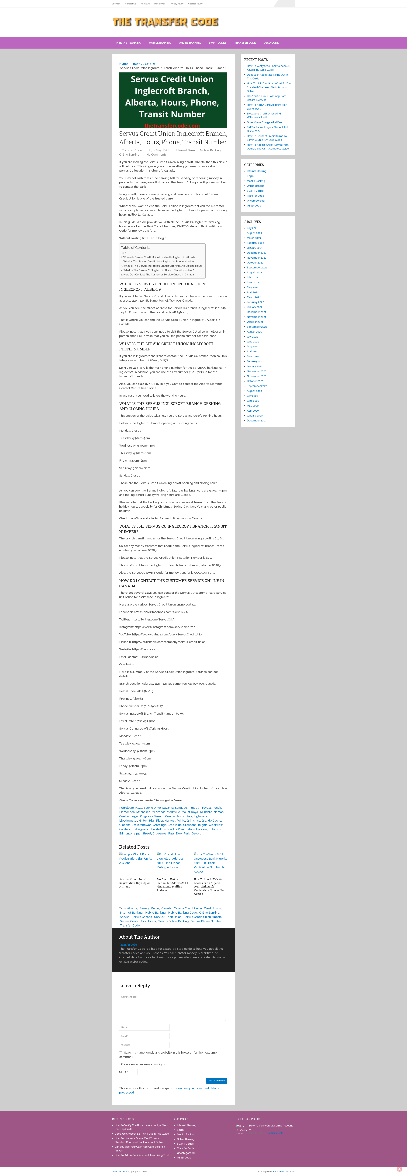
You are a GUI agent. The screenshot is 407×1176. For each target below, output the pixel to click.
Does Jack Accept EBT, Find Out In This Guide (142, 1133)
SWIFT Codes (217, 42)
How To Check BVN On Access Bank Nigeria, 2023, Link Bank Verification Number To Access (209, 886)
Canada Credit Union (188, 908)
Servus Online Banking (173, 921)
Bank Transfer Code (283, 1171)
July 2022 (252, 277)
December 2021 (256, 312)
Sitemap (116, 4)
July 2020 (252, 395)
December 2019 (256, 420)
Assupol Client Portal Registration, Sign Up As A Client (134, 883)
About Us (145, 4)
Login (250, 176)
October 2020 (255, 381)
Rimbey (193, 807)
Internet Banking (128, 42)
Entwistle (215, 829)
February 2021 (255, 361)
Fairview (201, 829)
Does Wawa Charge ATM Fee (264, 122)
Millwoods (158, 812)
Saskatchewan (141, 825)
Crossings (159, 825)
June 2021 (253, 341)
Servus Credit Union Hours (138, 921)
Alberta (132, 908)
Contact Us (130, 4)
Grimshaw (193, 820)
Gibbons (124, 825)
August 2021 (254, 331)
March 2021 (254, 356)
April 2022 (253, 292)
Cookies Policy (195, 4)
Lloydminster (128, 820)
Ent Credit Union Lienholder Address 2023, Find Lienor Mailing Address (172, 885)
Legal (134, 816)
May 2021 (252, 346)
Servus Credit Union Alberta (203, 917)
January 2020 (255, 415)
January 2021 (254, 366)
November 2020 (256, 376)
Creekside (175, 825)
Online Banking (190, 42)
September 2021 (257, 326)
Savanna (168, 807)
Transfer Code (245, 42)
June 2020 (253, 400)
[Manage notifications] (399, 1169)
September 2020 (257, 386)
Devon (195, 833)
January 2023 (254, 247)
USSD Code (271, 42)
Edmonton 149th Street (135, 833)
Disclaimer (159, 4)
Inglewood (201, 816)
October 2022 (255, 262)
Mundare (206, 812)
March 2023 (254, 237)
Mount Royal (190, 812)
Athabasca (143, 812)
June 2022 (253, 282)
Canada (166, 908)
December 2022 (256, 252)
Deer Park (183, 833)
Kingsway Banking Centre (157, 816)
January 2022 (254, 307)
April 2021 (253, 351)
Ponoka (217, 807)
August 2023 (254, 233)
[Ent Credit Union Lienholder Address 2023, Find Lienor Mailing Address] (173, 864)
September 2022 (257, 267)
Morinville (173, 812)
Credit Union (212, 908)
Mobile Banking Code (182, 912)
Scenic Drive (152, 807)
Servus (124, 917)
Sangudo (181, 807)
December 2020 (256, 371)
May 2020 (253, 405)
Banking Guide (149, 908)
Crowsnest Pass (164, 833)
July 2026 (252, 228)
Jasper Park (184, 816)
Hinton (143, 820)
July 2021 (252, 336)
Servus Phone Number (206, 921)
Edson (190, 829)
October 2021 (255, 321)
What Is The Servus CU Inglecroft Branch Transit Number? (159, 270)
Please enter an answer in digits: (143, 1064)
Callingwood (140, 829)
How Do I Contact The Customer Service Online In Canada (158, 274)
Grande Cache (211, 820)
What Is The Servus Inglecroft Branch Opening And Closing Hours (162, 265)
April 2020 (253, 410)
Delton (167, 829)
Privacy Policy (176, 4)
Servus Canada (142, 917)
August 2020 (254, 390)
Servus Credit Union (167, 917)
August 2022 (254, 272)
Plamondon (127, 812)
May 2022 (253, 287)
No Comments (156, 154)
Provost (205, 807)
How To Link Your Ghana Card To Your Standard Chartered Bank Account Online (269, 87)
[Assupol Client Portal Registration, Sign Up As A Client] (136, 864)
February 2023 (255, 242)
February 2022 (255, 302)
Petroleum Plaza (130, 807)
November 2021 (256, 316)
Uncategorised (256, 200)
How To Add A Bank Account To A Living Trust (142, 1155)
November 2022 (256, 257)
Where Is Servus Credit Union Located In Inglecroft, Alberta (159, 257)
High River (156, 820)
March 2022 (254, 297)
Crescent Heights (195, 825)
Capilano (125, 829)
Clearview (216, 825)
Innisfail (156, 829)
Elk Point (179, 829)
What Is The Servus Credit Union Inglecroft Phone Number (159, 261)
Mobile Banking (160, 42)
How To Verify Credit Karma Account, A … (271, 1127)
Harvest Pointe (175, 820)
